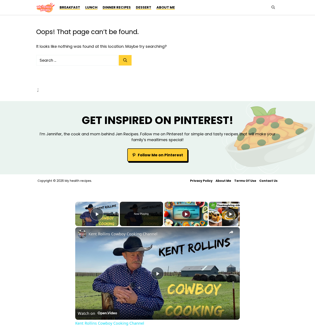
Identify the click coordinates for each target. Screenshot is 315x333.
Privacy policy (201, 181)
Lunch (91, 7)
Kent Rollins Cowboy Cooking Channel (123, 233)
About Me (223, 181)
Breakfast (70, 7)
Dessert (143, 7)
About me (165, 7)
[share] (231, 232)
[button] (273, 7)
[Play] (186, 214)
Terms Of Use (245, 181)
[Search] (125, 60)
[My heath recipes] (45, 7)
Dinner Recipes (117, 7)
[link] (82, 234)
